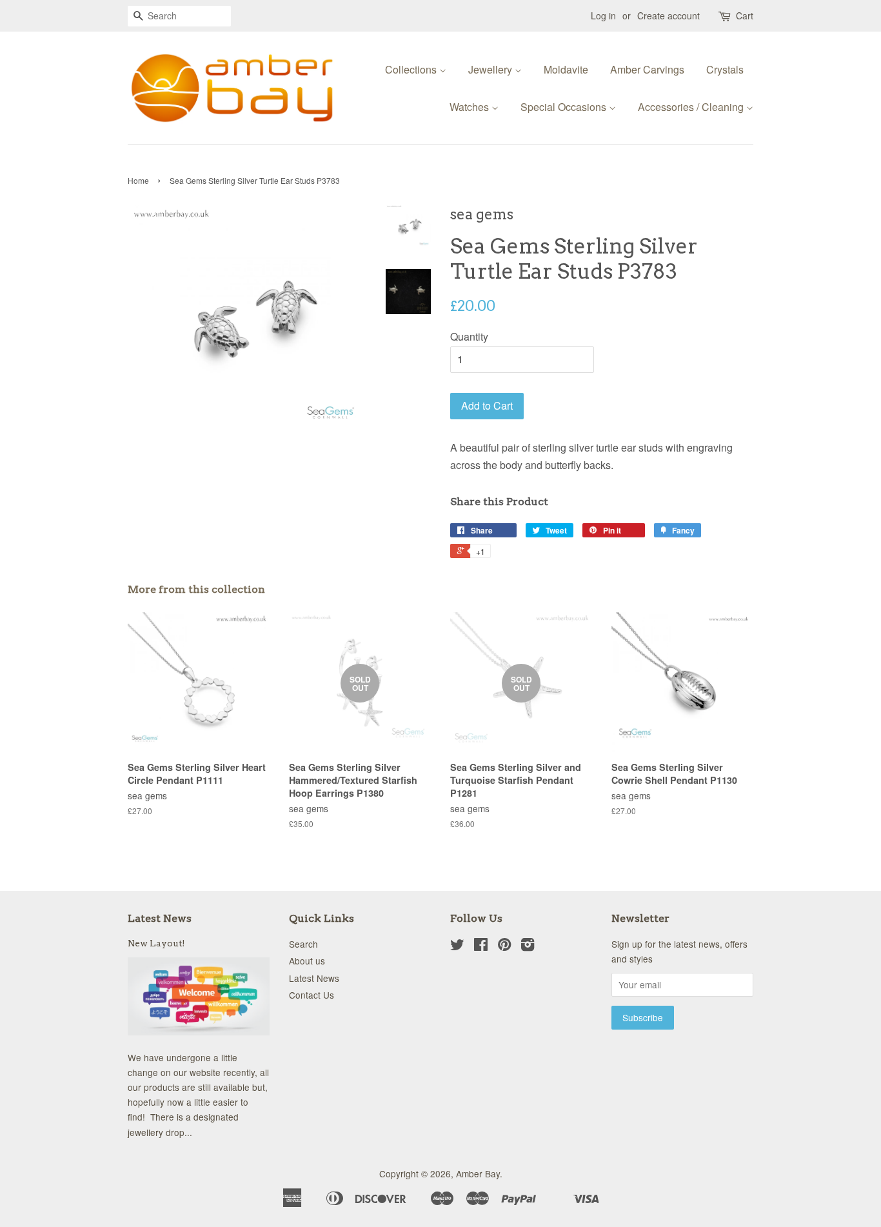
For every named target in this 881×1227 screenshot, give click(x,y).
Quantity (469, 336)
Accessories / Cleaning (692, 106)
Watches (470, 106)
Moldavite (566, 69)
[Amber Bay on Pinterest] (504, 946)
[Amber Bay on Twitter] (457, 946)
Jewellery (491, 69)
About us (307, 960)
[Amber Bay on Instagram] (527, 946)
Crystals (725, 69)
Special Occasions (564, 106)
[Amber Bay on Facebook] (480, 946)
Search (303, 943)
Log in (603, 15)
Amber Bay (478, 1173)
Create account (668, 15)
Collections (412, 69)
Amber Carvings (647, 69)
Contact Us (311, 994)
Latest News (160, 918)
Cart (744, 15)
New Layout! (156, 943)
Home (138, 180)
